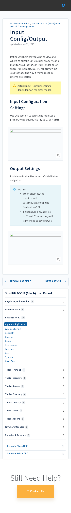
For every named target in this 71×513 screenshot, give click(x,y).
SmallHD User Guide (19, 23)
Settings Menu (27, 26)
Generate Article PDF (17, 453)
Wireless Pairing (13, 329)
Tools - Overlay (14, 402)
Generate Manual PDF (17, 446)
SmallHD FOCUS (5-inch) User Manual (35, 25)
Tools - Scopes (14, 386)
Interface (9, 349)
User (7, 353)
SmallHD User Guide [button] (14, 1)
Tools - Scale (13, 410)
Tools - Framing (14, 370)
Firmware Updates (16, 427)
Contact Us (37, 491)
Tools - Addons (14, 419)
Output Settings (25, 169)
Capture (9, 341)
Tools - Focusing (15, 394)
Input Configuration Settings (28, 104)
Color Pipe (10, 361)
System (9, 357)
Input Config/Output (28, 35)
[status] (35, 88)
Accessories (11, 345)
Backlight (9, 333)
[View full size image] (35, 143)
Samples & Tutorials (17, 435)
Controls (9, 337)
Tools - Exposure (15, 378)
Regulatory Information (19, 301)
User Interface (14, 309)
